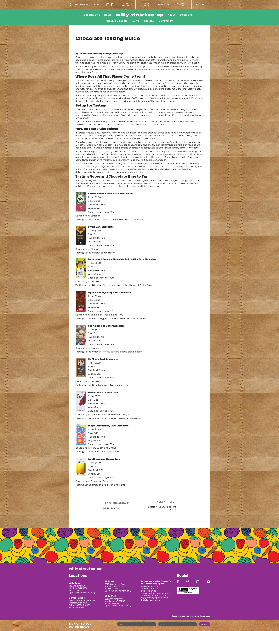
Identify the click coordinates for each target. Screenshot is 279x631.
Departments (92, 14)
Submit (204, 624)
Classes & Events (117, 20)
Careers (163, 5)
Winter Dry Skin (111, 508)
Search (201, 5)
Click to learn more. (150, 600)
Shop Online (126, 5)
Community (166, 20)
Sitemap (205, 616)
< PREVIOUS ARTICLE (116, 503)
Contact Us (182, 5)
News (135, 20)
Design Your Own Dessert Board (162, 508)
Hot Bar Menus (145, 5)
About (171, 14)
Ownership (186, 14)
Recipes (149, 20)
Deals (107, 14)
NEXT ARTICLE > (166, 502)
